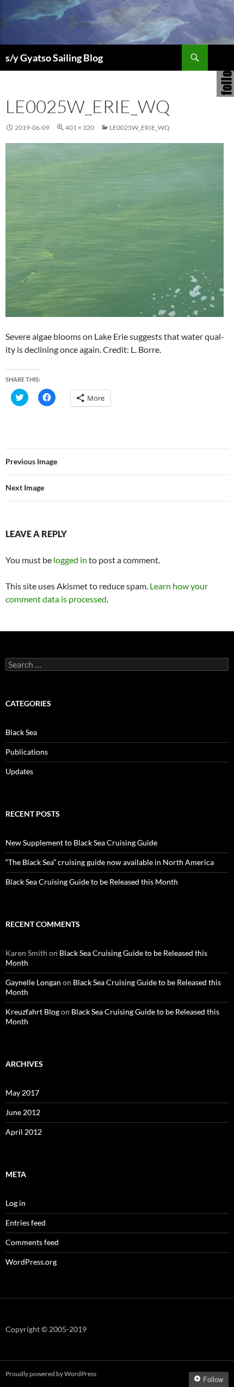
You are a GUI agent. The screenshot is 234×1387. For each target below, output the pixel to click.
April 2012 (23, 1131)
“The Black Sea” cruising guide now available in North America (109, 862)
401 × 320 (79, 127)
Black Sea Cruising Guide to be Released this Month (91, 881)
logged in (70, 560)
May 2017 (22, 1092)
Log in (15, 1203)
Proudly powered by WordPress (50, 1374)
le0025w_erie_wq (139, 127)
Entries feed (25, 1222)
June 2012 (22, 1112)
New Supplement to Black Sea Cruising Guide (81, 842)
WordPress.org (31, 1261)
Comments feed (32, 1242)
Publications (26, 751)
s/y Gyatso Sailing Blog (54, 58)
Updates (19, 771)
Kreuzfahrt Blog (32, 1011)
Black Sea (21, 732)
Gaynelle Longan (33, 982)
